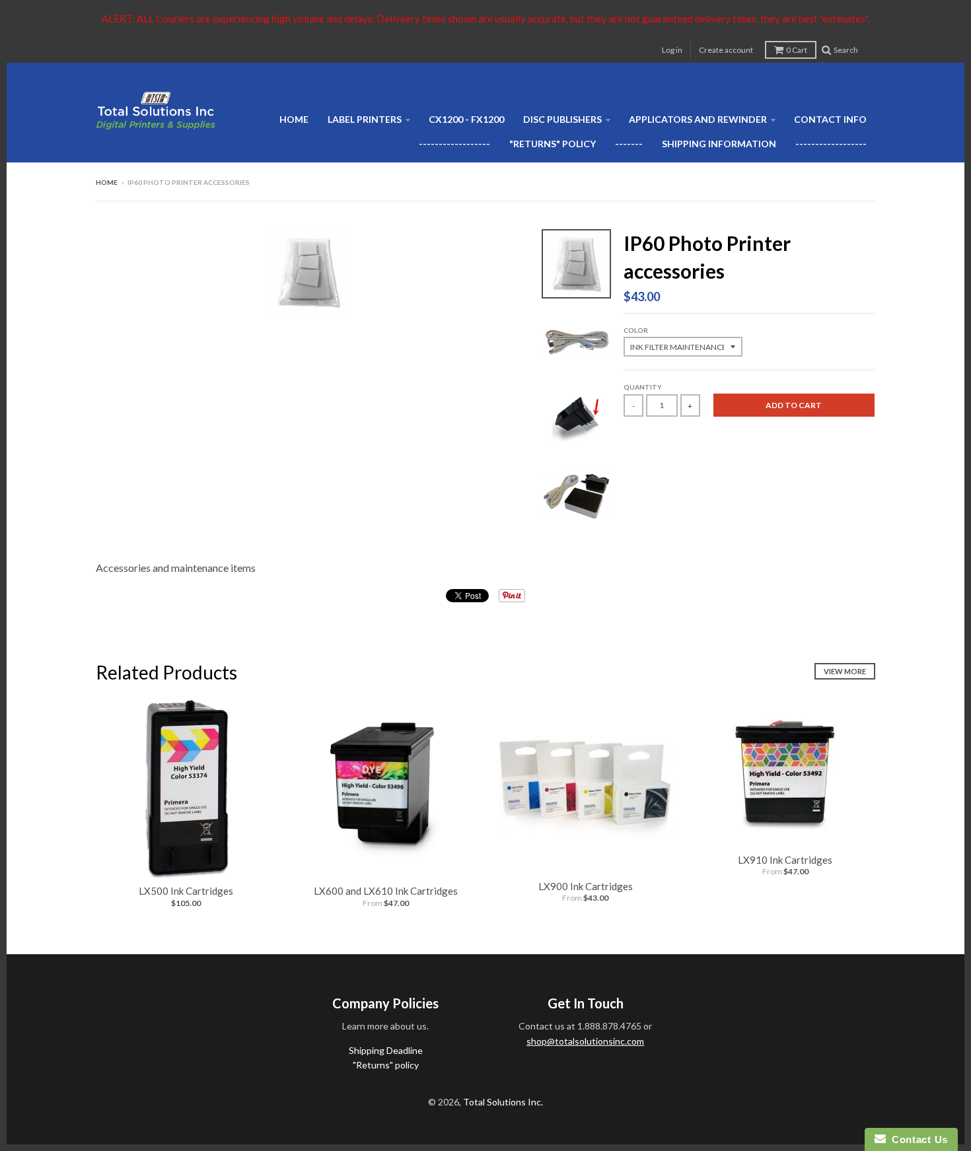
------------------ (454, 143)
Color (636, 330)
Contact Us (917, 1139)
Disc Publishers (562, 119)
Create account (726, 50)
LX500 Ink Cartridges (186, 891)
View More (845, 671)
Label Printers (365, 119)
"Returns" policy (552, 143)
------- (629, 143)
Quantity (643, 387)
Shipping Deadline (386, 1050)
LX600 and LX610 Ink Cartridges (386, 891)
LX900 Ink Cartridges (585, 886)
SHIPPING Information (719, 143)
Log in (672, 50)
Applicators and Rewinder (698, 119)
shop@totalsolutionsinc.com (585, 1041)
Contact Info (830, 119)
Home (293, 119)
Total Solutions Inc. (503, 1101)
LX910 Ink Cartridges (785, 860)
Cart (796, 50)
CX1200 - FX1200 (466, 119)
